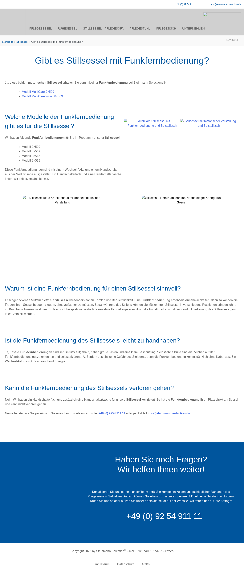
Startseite (7, 41)
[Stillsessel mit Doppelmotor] (209, 147)
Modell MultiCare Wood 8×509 (42, 96)
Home (14, 28)
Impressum (102, 564)
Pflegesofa (114, 28)
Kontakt (232, 39)
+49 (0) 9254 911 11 (112, 413)
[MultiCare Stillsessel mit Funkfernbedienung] (152, 147)
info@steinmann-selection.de (169, 413)
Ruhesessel (67, 28)
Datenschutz (125, 564)
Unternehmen (193, 28)
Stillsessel (92, 28)
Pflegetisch (166, 28)
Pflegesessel (40, 28)
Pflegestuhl (140, 28)
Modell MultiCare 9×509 (38, 91)
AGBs (146, 564)
